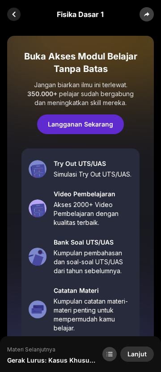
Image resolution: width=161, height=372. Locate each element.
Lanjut (137, 354)
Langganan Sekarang (80, 124)
